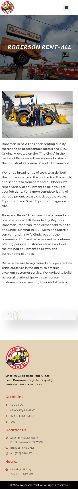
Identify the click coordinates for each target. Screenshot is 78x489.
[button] (66, 8)
